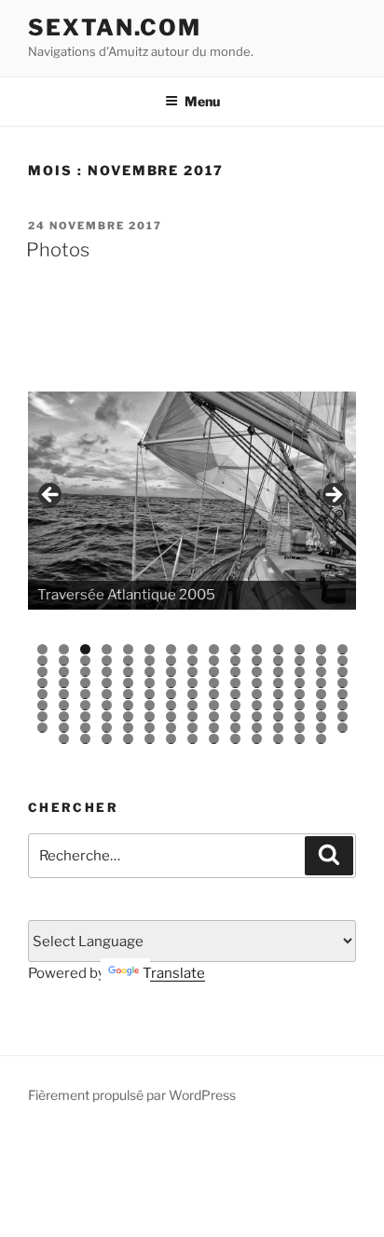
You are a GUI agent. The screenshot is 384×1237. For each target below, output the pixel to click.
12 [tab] (278, 649)
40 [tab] (235, 672)
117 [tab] (278, 727)
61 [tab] (43, 694)
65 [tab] (128, 694)
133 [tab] (321, 739)
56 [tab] (257, 683)
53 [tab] (192, 683)
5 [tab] (128, 649)
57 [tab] (278, 683)
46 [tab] (42, 683)
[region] (192, 500)
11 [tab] (258, 649)
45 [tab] (342, 672)
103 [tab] (300, 716)
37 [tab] (171, 672)
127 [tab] (193, 739)
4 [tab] (107, 649)
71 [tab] (258, 694)
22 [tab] (171, 660)
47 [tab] (64, 683)
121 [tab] (64, 739)
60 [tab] (342, 683)
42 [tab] (278, 672)
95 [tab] (128, 716)
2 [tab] (64, 649)
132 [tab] (300, 739)
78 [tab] (85, 705)
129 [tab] (235, 739)
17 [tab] (64, 660)
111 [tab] (150, 727)
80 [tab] (128, 705)
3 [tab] (85, 649)
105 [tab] (342, 716)
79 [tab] (107, 705)
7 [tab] (171, 649)
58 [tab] (300, 683)
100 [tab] (235, 716)
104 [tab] (321, 716)
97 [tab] (171, 716)
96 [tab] (149, 716)
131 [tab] (278, 739)
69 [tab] (214, 694)
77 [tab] (64, 705)
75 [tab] (342, 694)
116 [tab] (257, 727)
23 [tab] (192, 660)
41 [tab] (258, 672)
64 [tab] (107, 694)
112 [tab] (171, 727)
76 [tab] (42, 705)
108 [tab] (85, 727)
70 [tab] (235, 694)
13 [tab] (300, 649)
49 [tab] (107, 683)
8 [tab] (192, 649)
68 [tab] (192, 694)
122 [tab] (85, 739)
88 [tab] (300, 705)
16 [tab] (42, 660)
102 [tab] (278, 716)
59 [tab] (321, 683)
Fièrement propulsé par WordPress (132, 1095)
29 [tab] (321, 660)
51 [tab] (150, 683)
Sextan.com (114, 27)
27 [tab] (278, 660)
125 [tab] (149, 739)
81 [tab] (150, 705)
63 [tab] (85, 694)
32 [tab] (64, 672)
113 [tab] (192, 727)
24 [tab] (214, 660)
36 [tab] (149, 672)
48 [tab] (85, 683)
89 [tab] (321, 705)
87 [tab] (278, 705)
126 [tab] (171, 739)
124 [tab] (128, 739)
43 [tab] (300, 672)
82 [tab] (171, 705)
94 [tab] (107, 716)
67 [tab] (171, 694)
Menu (202, 101)
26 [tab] (257, 660)
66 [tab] (149, 694)
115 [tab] (235, 727)
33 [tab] (85, 672)
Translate (174, 973)
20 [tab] (128, 660)
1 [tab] (42, 649)
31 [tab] (43, 672)
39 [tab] (214, 672)
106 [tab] (42, 727)
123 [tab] (107, 739)
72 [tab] (278, 694)
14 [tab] (321, 649)
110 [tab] (128, 727)
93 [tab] (85, 716)
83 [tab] (192, 705)
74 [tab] (321, 694)
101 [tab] (257, 716)
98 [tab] (192, 716)
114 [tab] (214, 727)
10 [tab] (235, 649)
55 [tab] (235, 683)
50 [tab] (128, 683)
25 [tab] (235, 660)
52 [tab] (171, 683)
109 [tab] (107, 727)
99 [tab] (214, 716)
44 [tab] (321, 672)
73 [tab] (300, 694)
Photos (57, 250)
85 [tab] (235, 705)
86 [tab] (257, 705)
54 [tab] (214, 683)
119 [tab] (321, 727)
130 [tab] (257, 739)
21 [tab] (150, 660)
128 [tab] (214, 739)
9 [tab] (214, 649)
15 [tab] (342, 649)
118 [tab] (300, 727)
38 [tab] (192, 672)
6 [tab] (149, 649)
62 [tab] (64, 694)
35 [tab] (128, 672)
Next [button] (333, 496)
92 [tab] (64, 716)
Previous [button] (51, 496)
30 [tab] (342, 660)
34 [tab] (107, 672)
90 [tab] (342, 705)
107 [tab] (64, 727)
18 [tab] (85, 660)
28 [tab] (300, 660)
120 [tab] (342, 727)
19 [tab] (107, 660)
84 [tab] (214, 705)
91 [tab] (43, 716)
